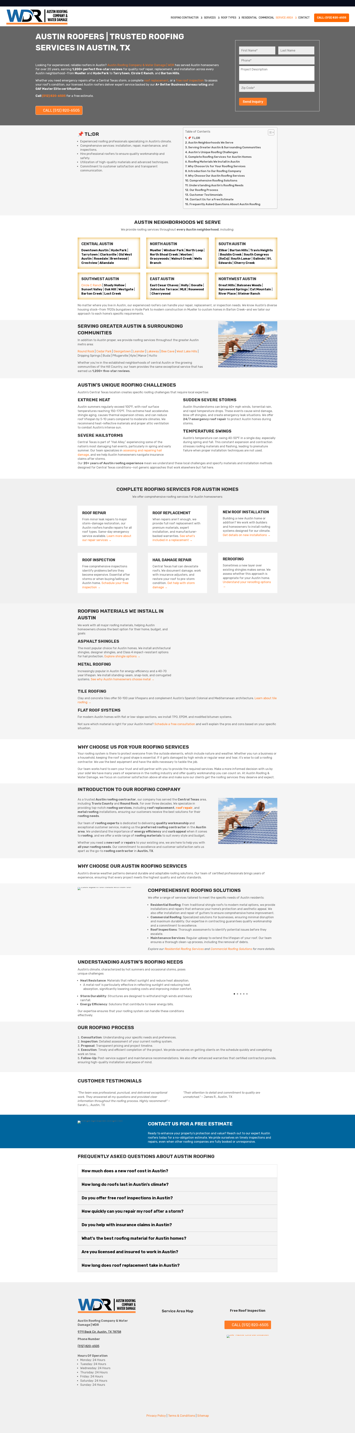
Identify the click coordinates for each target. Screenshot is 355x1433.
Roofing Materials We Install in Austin (214, 161)
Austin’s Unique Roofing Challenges (213, 152)
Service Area (284, 17)
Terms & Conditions (181, 1415)
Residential (249, 17)
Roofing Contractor (185, 17)
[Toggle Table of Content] (269, 132)
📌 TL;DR (194, 138)
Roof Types (228, 17)
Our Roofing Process (204, 190)
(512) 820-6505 (88, 1346)
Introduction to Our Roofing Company (214, 171)
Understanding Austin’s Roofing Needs (216, 185)
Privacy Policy (156, 1415)
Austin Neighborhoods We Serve (210, 142)
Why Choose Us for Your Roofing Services (217, 166)
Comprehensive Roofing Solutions (213, 180)
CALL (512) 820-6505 (61, 110)
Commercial (266, 17)
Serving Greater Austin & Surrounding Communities (224, 147)
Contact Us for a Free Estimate (212, 199)
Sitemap (203, 1415)
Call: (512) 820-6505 (331, 17)
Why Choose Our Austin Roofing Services (216, 175)
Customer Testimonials (206, 194)
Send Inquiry (253, 102)
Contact (304, 17)
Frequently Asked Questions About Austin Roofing (225, 204)
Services (210, 17)
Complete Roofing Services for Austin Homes (220, 157)
